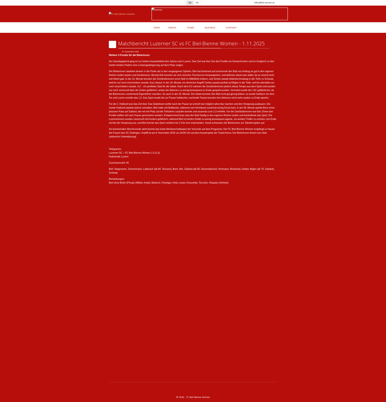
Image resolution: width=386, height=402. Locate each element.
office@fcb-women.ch (264, 2)
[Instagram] (116, 2)
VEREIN (172, 27)
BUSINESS (209, 27)
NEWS (156, 27)
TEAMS (190, 27)
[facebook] (111, 2)
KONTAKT (231, 27)
